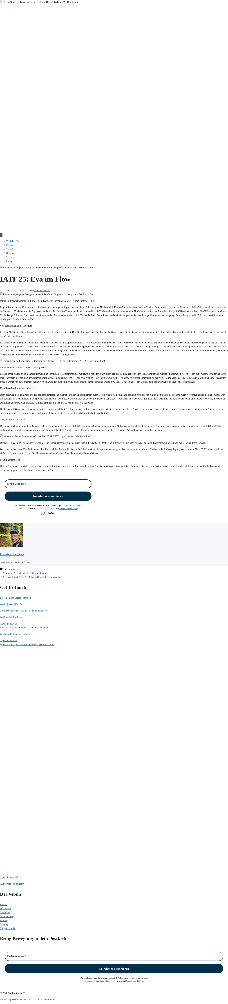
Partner (9, 261)
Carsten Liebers (12, 554)
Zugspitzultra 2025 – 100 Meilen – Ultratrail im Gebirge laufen (33, 577)
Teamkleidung (7, 916)
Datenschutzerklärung (68, 508)
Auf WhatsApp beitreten (12, 883)
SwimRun (11, 249)
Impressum (13, 999)
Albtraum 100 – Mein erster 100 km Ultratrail (24, 573)
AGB (36, 999)
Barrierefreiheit (48, 999)
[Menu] (1, 235)
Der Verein (5, 908)
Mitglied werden (8, 928)
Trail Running (9, 569)
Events (9, 245)
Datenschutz (26, 999)
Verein (9, 257)
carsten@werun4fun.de (8, 562)
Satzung (4, 924)
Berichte (10, 253)
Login (3, 999)
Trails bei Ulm (13, 241)
